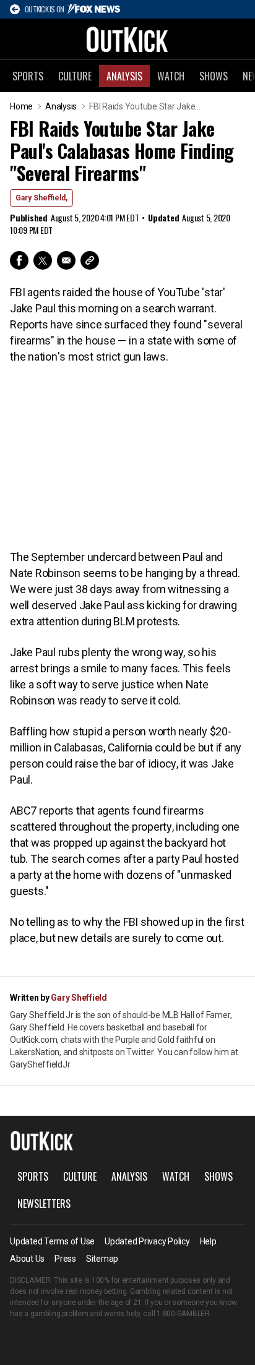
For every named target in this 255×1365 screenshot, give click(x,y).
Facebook (19, 260)
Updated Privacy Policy (147, 1241)
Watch (170, 76)
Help (208, 1241)
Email (66, 260)
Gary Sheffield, (41, 198)
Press (65, 1259)
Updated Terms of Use (52, 1241)
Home (21, 106)
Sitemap (102, 1259)
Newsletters (44, 1203)
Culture (75, 76)
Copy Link (89, 260)
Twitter (42, 260)
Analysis (124, 76)
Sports (27, 76)
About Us (27, 1259)
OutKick (127, 39)
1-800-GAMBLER (183, 1313)
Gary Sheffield (79, 998)
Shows (213, 76)
